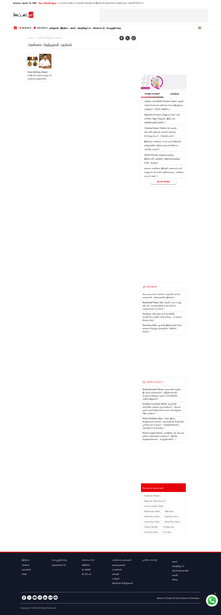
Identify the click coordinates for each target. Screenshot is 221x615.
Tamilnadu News (171, 517)
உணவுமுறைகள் (118, 565)
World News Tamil (172, 522)
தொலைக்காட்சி (59, 565)
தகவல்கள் (26, 570)
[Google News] (50, 597)
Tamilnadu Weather (152, 496)
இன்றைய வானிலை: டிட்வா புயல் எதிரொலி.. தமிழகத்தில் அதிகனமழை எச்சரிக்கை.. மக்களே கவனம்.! (163, 145)
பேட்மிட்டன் (86, 574)
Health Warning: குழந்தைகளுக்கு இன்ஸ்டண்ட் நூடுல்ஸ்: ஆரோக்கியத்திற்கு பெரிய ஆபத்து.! (162, 159)
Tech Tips (167, 532)
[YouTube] (34, 597)
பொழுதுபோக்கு (113, 28)
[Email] (55, 597)
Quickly (26, 28)
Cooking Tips (168, 527)
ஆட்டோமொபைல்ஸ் (180, 571)
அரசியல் (25, 565)
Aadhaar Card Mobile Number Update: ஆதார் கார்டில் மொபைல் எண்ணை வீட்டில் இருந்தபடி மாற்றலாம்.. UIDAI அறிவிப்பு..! (164, 105)
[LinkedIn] (45, 597)
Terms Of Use (173, 598)
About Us (161, 598)
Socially (42, 28)
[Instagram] (40, 597)
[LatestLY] (23, 15)
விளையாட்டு (99, 28)
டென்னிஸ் (86, 570)
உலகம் (73, 28)
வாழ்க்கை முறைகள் (122, 560)
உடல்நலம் (116, 579)
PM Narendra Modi (152, 511)
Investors (195, 598)
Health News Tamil (152, 517)
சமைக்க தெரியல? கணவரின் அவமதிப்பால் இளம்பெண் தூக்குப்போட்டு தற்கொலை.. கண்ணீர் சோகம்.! (94, 3)
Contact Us (185, 598)
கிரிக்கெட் (86, 565)
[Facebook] (121, 38)
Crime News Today (152, 522)
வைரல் (175, 575)
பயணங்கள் (117, 570)
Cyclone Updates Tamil (153, 506)
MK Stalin (169, 511)
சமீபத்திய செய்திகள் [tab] (152, 94)
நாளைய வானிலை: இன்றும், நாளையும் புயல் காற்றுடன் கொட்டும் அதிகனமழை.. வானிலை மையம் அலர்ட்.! (164, 172)
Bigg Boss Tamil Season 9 (154, 501)
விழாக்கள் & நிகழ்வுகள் (122, 583)
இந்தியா (64, 28)
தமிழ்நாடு (54, 28)
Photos (175, 580)
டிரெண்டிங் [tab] (174, 94)
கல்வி (24, 574)
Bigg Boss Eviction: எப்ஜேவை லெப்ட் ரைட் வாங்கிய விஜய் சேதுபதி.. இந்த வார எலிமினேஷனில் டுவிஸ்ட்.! (162, 119)
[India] (199, 28)
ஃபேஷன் (115, 574)
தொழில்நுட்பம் (84, 28)
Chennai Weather (151, 527)
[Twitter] (127, 38)
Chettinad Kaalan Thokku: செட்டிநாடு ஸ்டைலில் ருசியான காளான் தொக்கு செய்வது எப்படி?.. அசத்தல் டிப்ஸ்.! (160, 132)
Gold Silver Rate (151, 532)
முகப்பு (31, 38)
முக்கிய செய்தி (149, 560)
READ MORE (163, 182)
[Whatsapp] (133, 38)
